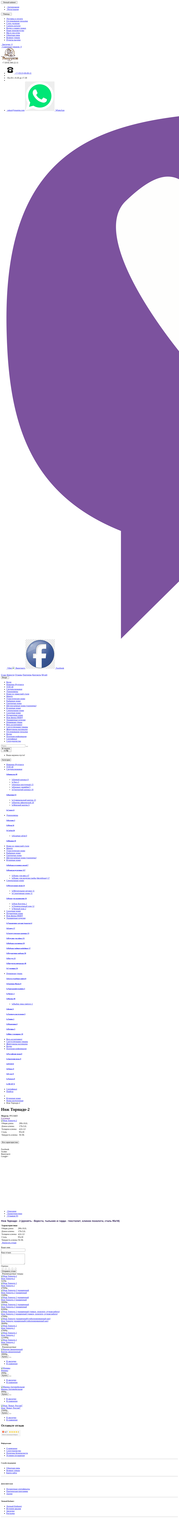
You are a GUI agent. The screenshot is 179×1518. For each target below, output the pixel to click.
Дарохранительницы (15, 989)
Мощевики (11, 1024)
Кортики (11, 795)
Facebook (59, 668)
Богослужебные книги (16, 979)
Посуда (11, 958)
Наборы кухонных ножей (17, 865)
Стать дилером (13, 23)
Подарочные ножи (14, 715)
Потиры (10, 1029)
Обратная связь (13, 35)
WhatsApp (59, 110)
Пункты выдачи (13, 40)
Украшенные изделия (15, 720)
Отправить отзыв (9, 1271)
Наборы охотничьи (15, 943)
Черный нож (19, 909)
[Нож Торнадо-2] (9, 1120)
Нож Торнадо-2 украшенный (14, 1293)
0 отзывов (5, 1118)
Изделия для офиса (15, 938)
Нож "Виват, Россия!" (11, 1408)
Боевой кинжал (20, 779)
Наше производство (15, 30)
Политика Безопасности (17, 1453)
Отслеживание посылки (17, 21)
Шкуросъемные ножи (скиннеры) (21, 706)
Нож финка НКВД (14, 717)
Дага (15, 782)
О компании (11, 1448)
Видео (9, 734)
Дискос (10, 994)
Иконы (10, 999)
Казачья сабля (19, 836)
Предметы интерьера (16, 963)
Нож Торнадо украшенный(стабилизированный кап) (24, 1321)
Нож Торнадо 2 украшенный (14, 1300)
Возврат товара (13, 37)
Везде (8, 682)
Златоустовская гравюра (17, 933)
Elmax (10, 1069)
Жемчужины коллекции (17, 729)
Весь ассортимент (14, 725)
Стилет (10, 810)
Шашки (11, 841)
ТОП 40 (9, 687)
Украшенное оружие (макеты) (19, 923)
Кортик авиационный (11, 1352)
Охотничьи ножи (14, 703)
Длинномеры (12, 691)
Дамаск (10, 1079)
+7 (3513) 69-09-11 (22, 73)
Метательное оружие (23, 891)
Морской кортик (20, 805)
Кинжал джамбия (21, 787)
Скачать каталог (13, 26)
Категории (6, 760)
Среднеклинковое (14, 689)
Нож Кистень (19, 904)
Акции (9, 1494)
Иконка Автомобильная (11, 1389)
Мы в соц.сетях (13, 33)
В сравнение (12, 1364)
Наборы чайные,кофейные (18, 948)
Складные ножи (13, 713)
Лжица (10, 1019)
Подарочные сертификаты (18, 1489)
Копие (10, 1009)
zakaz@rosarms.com (15, 110)
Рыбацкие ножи (13, 701)
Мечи (10, 825)
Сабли (10, 830)
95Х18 (10, 1064)
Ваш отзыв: (6, 1252)
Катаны (10, 820)
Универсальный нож (23, 906)
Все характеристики (10, 1142)
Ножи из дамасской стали (17, 694)
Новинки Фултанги (15, 684)
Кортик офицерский (23, 802)
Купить (5, 1357)
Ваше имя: (5, 1247)
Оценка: (4, 1266)
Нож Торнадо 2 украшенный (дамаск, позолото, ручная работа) (29, 1314)
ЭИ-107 (10, 1084)
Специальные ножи (15, 710)
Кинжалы (11, 774)
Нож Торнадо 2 (8, 1285)
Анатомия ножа (13, 1059)
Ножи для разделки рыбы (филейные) (31, 878)
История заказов (13, 1509)
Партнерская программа (17, 1491)
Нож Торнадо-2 (8, 1278)
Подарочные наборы (16, 953)
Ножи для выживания (16, 898)
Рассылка (10, 1513)
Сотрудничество (13, 741)
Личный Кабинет (14, 1506)
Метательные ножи (15, 886)
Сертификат (11, 739)
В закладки (11, 1361)
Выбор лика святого (22, 1004)
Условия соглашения (15, 1455)
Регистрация (12, 9)
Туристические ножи (15, 699)
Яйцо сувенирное (14, 1034)
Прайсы (9, 1091)
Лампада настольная (15, 1014)
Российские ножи (14, 1054)
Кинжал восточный (22, 784)
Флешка (4, 1370)
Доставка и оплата (14, 19)
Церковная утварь (14, 722)
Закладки (10, 1511)
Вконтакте (20, 668)
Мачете (9, 696)
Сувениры (12, 968)
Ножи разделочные (15, 870)
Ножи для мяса (20, 876)
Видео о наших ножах (16, 28)
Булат (10, 1074)
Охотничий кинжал (22, 789)
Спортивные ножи (22, 893)
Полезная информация (16, 736)
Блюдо (10, 928)
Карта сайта (11, 1473)
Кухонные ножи (13, 708)
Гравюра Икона (13, 984)
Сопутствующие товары (17, 727)
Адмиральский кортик (24, 800)
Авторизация (12, 7)
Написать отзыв (8, 1243)
